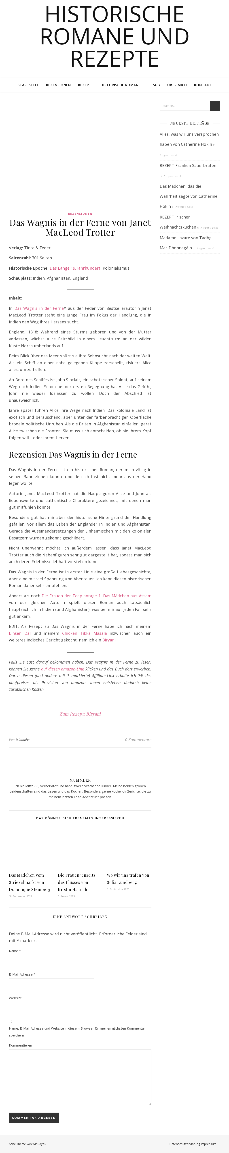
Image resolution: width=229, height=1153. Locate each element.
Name (15, 951)
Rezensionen (58, 85)
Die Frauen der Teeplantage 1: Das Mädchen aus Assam (96, 595)
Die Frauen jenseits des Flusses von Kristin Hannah (76, 882)
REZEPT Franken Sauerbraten (188, 165)
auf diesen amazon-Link (62, 669)
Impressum (208, 1144)
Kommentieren (20, 1045)
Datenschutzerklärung (185, 1144)
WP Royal (38, 1144)
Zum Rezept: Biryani (80, 714)
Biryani (109, 640)
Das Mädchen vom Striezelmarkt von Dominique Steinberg (30, 882)
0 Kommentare (138, 739)
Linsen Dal (20, 633)
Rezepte (85, 85)
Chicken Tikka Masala (84, 633)
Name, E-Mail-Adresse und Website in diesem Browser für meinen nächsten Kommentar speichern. (77, 1031)
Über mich (177, 85)
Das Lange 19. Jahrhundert (75, 268)
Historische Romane (121, 85)
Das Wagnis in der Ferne (39, 308)
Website (15, 998)
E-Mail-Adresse (22, 974)
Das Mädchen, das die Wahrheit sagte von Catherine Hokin (188, 196)
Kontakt (203, 85)
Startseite (28, 85)
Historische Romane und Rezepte (114, 35)
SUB (156, 85)
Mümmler (23, 739)
